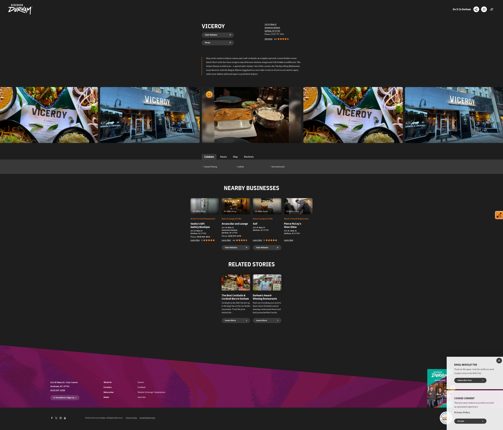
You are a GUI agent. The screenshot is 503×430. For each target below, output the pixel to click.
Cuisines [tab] (209, 156)
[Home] (20, 9)
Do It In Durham (462, 9)
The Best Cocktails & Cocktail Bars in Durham (235, 297)
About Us (108, 382)
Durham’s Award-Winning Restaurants (265, 297)
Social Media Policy (147, 418)
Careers (141, 382)
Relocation (109, 392)
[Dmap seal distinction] (446, 417)
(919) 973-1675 (234, 236)
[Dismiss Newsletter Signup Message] (499, 360)
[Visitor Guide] (440, 388)
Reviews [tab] (249, 156)
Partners (108, 387)
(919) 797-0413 (277, 34)
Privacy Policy (131, 418)
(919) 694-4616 (203, 237)
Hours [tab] (223, 156)
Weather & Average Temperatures (151, 392)
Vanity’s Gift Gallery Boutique (200, 225)
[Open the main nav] (492, 9)
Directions (268, 39)
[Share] (476, 9)
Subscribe (142, 397)
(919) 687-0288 (57, 390)
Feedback (142, 387)
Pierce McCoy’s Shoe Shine (292, 225)
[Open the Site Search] (484, 9)
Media (106, 397)
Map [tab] (235, 156)
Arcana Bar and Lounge (235, 223)
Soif (255, 223)
